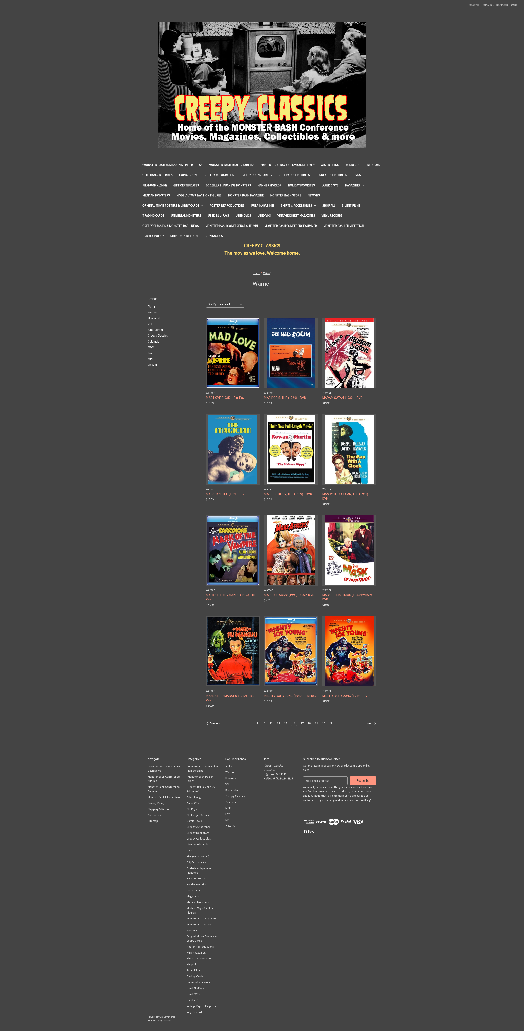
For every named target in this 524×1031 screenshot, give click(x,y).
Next (370, 723)
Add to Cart (233, 356)
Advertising (330, 165)
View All (152, 365)
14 (278, 723)
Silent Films (351, 205)
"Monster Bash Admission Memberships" (172, 165)
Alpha (151, 306)
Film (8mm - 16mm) (154, 185)
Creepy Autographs (219, 175)
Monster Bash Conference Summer (290, 226)
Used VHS (264, 216)
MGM (151, 347)
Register (502, 5)
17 (302, 723)
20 (323, 723)
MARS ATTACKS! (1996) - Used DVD (289, 595)
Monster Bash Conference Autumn (231, 226)
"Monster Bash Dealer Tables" (231, 165)
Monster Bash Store (285, 195)
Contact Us (214, 236)
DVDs (357, 175)
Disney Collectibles (331, 175)
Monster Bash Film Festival (344, 226)
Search (474, 5)
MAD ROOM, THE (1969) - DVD (285, 398)
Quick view (232, 349)
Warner (152, 312)
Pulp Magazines (262, 205)
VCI (150, 324)
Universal (154, 318)
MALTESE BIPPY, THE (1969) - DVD (288, 494)
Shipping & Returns (184, 236)
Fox (150, 353)
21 (330, 723)
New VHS (314, 195)
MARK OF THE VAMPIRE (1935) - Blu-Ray (231, 597)
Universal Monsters (186, 216)
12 (264, 723)
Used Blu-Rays (218, 216)
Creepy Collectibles (294, 175)
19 (316, 723)
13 (271, 723)
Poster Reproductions (227, 205)
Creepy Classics (158, 335)
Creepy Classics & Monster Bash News (170, 226)
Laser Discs (329, 185)
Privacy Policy (153, 236)
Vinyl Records (332, 216)
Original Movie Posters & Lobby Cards (170, 205)
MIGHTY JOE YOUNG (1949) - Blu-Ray (290, 696)
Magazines (352, 185)
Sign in (487, 5)
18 (309, 723)
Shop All (328, 205)
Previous (215, 723)
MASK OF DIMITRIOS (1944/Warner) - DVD (348, 597)
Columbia (153, 341)
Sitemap (153, 821)
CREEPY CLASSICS (262, 245)
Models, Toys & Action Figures (198, 195)
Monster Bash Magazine (246, 195)
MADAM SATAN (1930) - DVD (342, 398)
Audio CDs (353, 165)
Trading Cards (153, 216)
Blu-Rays (373, 165)
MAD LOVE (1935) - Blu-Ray (225, 398)
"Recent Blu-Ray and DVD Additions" (288, 165)
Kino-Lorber (155, 330)
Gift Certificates (186, 185)
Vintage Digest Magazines (296, 216)
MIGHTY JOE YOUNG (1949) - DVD (346, 696)
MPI (150, 359)
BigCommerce (167, 1016)
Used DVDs (243, 216)
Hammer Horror (269, 185)
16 (293, 723)
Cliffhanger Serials (157, 175)
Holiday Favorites (301, 185)
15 (285, 723)
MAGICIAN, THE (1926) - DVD (226, 494)
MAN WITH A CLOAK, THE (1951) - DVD (346, 496)
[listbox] (231, 304)
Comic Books (188, 175)
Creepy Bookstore (254, 175)
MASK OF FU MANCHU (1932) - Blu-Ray (230, 698)
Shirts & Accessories (296, 205)
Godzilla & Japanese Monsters (228, 185)
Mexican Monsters (156, 195)
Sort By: (212, 304)
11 (256, 723)
